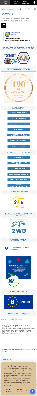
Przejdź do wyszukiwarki (25, 2)
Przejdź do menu (5, 2)
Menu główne (3, 25)
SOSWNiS (7, 14)
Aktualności (6, 360)
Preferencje (29, 390)
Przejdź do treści (15, 2)
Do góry (34, 2)
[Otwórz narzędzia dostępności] (32, 391)
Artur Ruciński (18, 319)
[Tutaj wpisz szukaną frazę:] (9, 9)
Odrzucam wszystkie (19, 390)
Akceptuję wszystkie (8, 390)
